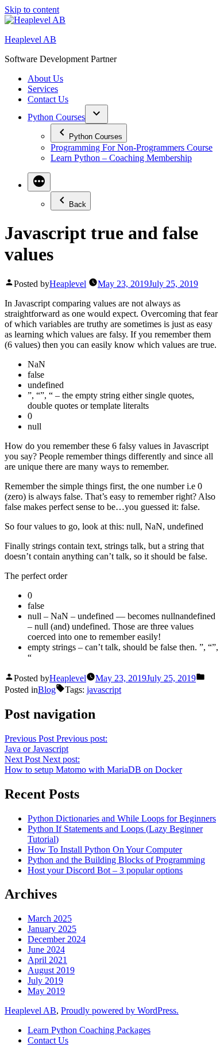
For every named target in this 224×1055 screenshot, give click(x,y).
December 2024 (57, 939)
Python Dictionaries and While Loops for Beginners (122, 818)
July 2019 (45, 980)
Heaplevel (67, 284)
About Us (45, 78)
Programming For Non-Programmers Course (132, 147)
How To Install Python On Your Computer (105, 849)
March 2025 (50, 918)
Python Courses (56, 117)
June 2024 (46, 949)
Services (43, 89)
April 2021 (47, 960)
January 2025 (52, 929)
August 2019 (51, 970)
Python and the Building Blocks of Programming (116, 860)
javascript (104, 690)
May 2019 (46, 991)
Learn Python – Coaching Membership (121, 158)
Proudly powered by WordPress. (120, 1010)
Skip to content (32, 9)
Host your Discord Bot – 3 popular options (105, 870)
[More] (39, 181)
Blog (47, 690)
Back (77, 204)
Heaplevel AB (30, 39)
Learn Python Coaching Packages (89, 1030)
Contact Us (48, 99)
